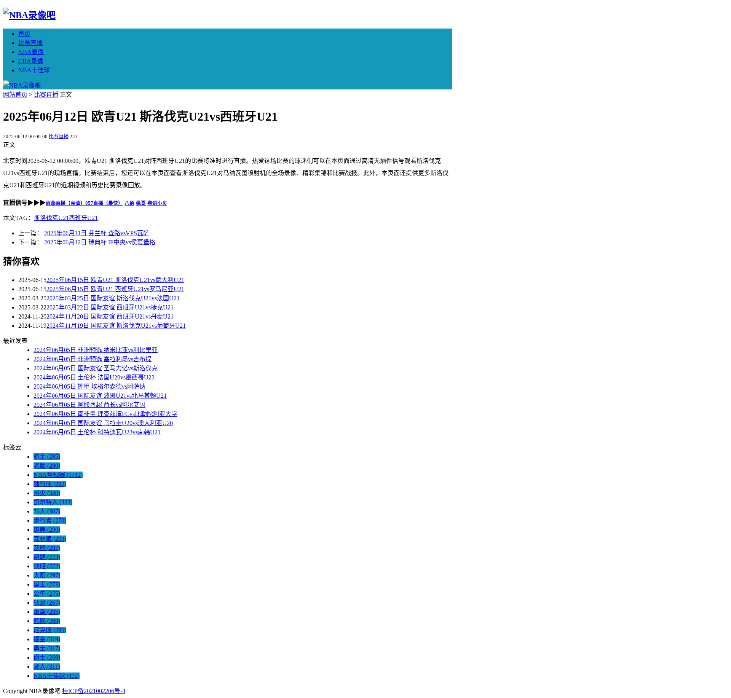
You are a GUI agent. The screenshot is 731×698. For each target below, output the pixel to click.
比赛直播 (30, 43)
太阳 (47, 575)
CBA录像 (30, 61)
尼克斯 (50, 630)
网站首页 (15, 94)
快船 (47, 566)
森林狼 (50, 538)
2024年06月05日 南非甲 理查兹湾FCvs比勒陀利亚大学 (105, 414)
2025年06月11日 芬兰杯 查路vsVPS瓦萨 (96, 233)
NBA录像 (31, 52)
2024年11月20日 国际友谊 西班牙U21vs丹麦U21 (110, 316)
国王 (47, 584)
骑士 (47, 456)
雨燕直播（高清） (65, 203)
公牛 (47, 593)
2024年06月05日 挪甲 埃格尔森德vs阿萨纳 (89, 386)
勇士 (47, 648)
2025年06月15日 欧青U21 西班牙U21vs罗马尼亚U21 (115, 289)
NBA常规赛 (58, 475)
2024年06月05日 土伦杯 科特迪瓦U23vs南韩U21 (97, 432)
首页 (24, 33)
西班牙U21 (83, 218)
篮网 (47, 621)
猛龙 (47, 602)
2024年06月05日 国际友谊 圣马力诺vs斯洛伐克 (96, 368)
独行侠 (50, 484)
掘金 (47, 639)
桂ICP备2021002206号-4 (93, 691)
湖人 (47, 666)
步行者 (50, 520)
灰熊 (47, 548)
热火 (47, 493)
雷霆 (47, 612)
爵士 (47, 657)
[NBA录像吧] (29, 15)
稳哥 (141, 203)
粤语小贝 (157, 203)
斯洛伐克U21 (51, 218)
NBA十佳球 (34, 70)
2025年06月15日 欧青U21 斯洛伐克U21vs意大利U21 (115, 280)
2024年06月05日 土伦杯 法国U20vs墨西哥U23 (94, 377)
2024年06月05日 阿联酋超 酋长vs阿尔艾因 (89, 405)
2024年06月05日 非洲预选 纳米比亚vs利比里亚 (96, 350)
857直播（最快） (104, 203)
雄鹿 (47, 529)
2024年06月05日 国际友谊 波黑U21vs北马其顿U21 (100, 395)
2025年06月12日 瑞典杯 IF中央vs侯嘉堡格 (99, 242)
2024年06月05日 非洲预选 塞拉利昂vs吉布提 (93, 359)
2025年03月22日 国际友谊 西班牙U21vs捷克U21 (110, 307)
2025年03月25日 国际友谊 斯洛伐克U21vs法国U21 (113, 298)
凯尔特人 (53, 502)
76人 (47, 511)
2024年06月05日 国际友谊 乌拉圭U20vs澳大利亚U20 (103, 423)
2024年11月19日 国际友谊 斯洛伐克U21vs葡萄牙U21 (116, 325)
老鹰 (47, 465)
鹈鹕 (47, 557)
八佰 (129, 203)
